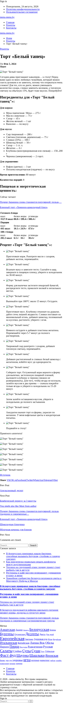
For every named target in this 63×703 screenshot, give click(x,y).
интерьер (35, 660)
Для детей (50, 634)
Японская (51, 655)
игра (27, 660)
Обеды (49, 642)
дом (7, 660)
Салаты (6, 651)
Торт (42, 651)
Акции (19, 630)
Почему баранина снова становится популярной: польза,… (31, 202)
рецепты (19, 663)
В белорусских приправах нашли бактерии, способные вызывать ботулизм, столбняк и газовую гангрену (33, 556)
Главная (10, 22)
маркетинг (45, 660)
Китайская (23, 643)
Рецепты (10, 25)
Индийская (57, 639)
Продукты (23, 647)
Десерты (32, 634)
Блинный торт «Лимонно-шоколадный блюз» (24, 207)
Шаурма (22, 655)
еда (10, 660)
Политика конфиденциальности (23, 9)
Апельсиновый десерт (11, 490)
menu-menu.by (7, 17)
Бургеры (7, 634)
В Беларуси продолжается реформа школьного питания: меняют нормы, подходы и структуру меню (29, 611)
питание (12, 663)
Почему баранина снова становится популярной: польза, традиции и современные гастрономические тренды (29, 619)
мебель (52, 660)
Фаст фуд (8, 655)
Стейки (17, 651)
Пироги (4, 646)
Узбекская (49, 651)
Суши (35, 651)
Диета (42, 634)
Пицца (14, 646)
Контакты (11, 28)
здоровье (17, 660)
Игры (50, 639)
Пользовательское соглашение (22, 12)
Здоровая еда (40, 639)
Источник (5, 475)
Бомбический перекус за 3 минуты (18, 501)
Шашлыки (37, 655)
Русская (48, 646)
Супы (26, 651)
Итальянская (8, 642)
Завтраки (29, 639)
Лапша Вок (37, 642)
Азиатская (7, 629)
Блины (53, 630)
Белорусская (39, 629)
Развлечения (35, 646)
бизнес (2, 660)
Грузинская (19, 634)
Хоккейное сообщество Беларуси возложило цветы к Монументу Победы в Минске (33, 579)
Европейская (12, 638)
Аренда (26, 630)
